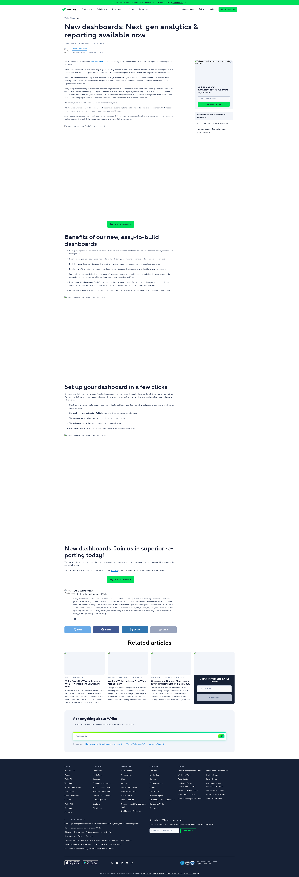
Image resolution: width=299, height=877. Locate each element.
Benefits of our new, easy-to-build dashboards (211, 116)
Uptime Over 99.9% (204, 864)
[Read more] (84, 678)
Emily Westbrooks (79, 49)
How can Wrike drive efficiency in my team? (103, 744)
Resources (116, 9)
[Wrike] (69, 9)
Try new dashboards (120, 224)
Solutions (101, 9)
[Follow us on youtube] (127, 863)
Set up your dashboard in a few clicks (213, 123)
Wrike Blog (69, 18)
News (78, 18)
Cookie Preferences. (172, 873)
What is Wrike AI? (156, 744)
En (202, 9)
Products (85, 9)
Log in (211, 9)
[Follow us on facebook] (117, 863)
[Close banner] (185, 2)
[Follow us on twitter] (112, 863)
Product (68, 767)
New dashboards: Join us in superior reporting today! (212, 130)
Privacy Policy (146, 873)
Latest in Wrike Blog (74, 820)
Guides (181, 767)
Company (154, 767)
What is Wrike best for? (135, 744)
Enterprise (143, 9)
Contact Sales (188, 9)
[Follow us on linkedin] (122, 863)
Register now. (178, 2)
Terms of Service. (158, 873)
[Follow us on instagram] (132, 863)
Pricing (131, 9)
